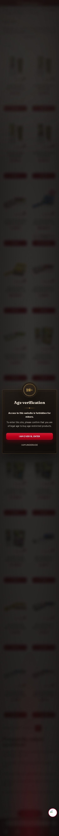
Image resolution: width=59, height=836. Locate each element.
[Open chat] (52, 812)
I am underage (29, 444)
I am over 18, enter (29, 436)
